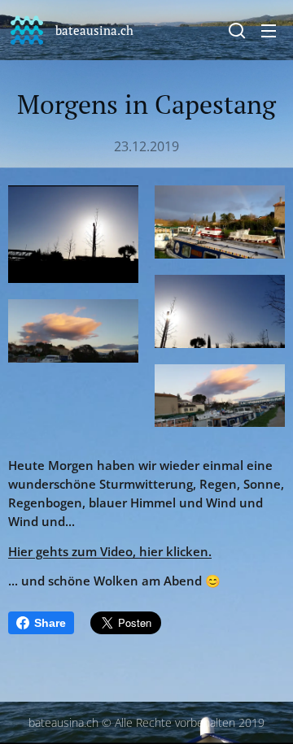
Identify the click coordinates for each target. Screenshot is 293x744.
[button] (236, 30)
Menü (268, 30)
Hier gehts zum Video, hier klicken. (110, 551)
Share (50, 622)
